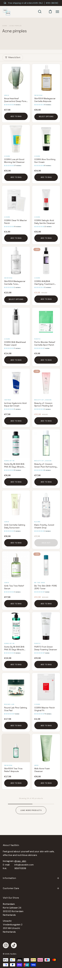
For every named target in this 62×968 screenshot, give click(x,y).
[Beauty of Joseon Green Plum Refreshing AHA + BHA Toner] (46, 443)
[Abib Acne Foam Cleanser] (46, 748)
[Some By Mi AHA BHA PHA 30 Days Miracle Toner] (16, 443)
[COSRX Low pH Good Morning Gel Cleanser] (16, 139)
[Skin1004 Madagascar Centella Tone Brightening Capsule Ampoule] (16, 260)
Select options (46, 116)
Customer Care (11, 888)
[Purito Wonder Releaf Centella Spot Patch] (46, 321)
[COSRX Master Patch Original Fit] (46, 687)
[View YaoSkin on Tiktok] (14, 945)
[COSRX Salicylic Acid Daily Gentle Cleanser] (46, 200)
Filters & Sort (14, 57)
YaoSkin (13, 954)
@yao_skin (20, 861)
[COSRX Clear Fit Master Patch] (16, 200)
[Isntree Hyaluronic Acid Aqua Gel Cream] (16, 382)
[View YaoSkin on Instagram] (6, 945)
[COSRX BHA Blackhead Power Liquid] (16, 321)
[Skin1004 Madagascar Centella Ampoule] (46, 78)
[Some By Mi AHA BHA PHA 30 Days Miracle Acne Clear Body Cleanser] (16, 626)
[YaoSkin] (6, 11)
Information (9, 878)
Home (4, 26)
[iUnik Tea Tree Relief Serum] (16, 565)
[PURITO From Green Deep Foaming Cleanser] (46, 626)
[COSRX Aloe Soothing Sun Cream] (46, 139)
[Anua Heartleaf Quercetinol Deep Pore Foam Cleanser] (16, 78)
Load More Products (31, 810)
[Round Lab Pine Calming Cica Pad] (16, 687)
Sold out (46, 543)
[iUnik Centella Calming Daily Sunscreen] (16, 504)
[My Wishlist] (44, 11)
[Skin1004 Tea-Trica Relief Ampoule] (16, 748)
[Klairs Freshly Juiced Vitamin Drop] (46, 504)
